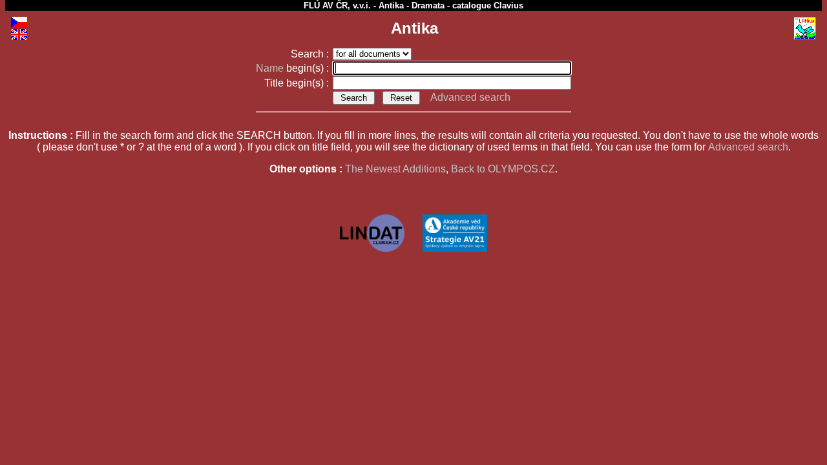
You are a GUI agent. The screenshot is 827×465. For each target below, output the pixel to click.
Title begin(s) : (297, 83)
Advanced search (470, 97)
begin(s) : (293, 68)
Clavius (508, 5)
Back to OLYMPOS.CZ (503, 168)
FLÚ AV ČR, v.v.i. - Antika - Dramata (374, 5)
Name (270, 68)
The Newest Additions (395, 168)
